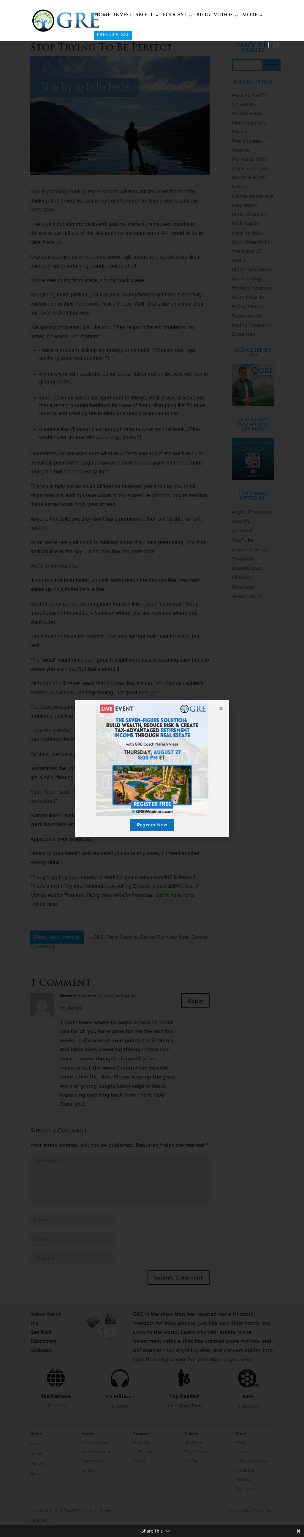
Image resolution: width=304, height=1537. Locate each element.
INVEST (123, 15)
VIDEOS (223, 15)
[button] (221, 708)
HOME (102, 15)
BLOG (203, 15)
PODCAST (175, 15)
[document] (152, 768)
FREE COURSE (112, 35)
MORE (249, 15)
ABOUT (144, 15)
